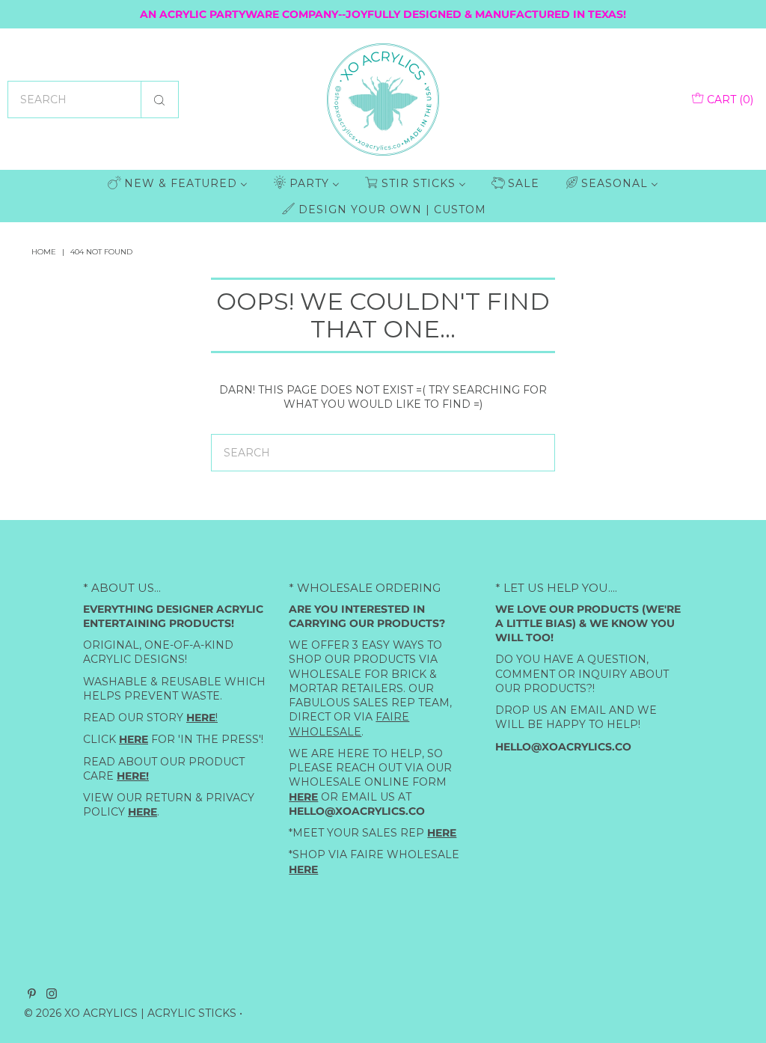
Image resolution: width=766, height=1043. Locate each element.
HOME (43, 252)
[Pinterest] (32, 994)
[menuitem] (177, 183)
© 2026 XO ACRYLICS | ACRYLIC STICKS (130, 1012)
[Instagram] (51, 994)
